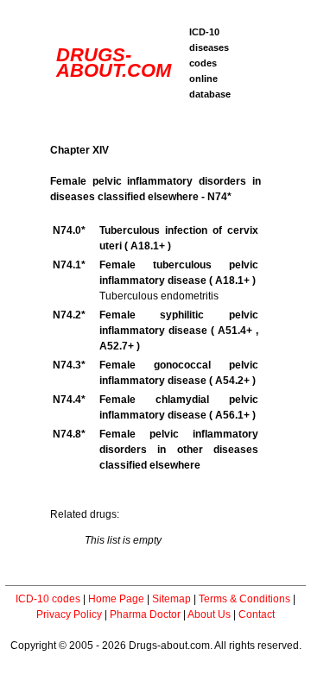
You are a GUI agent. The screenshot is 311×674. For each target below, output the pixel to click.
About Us (209, 614)
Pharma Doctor (145, 614)
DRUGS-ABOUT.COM (113, 62)
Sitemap (171, 599)
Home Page (116, 599)
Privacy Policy (69, 614)
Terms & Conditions (244, 599)
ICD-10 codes (48, 599)
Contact (256, 614)
